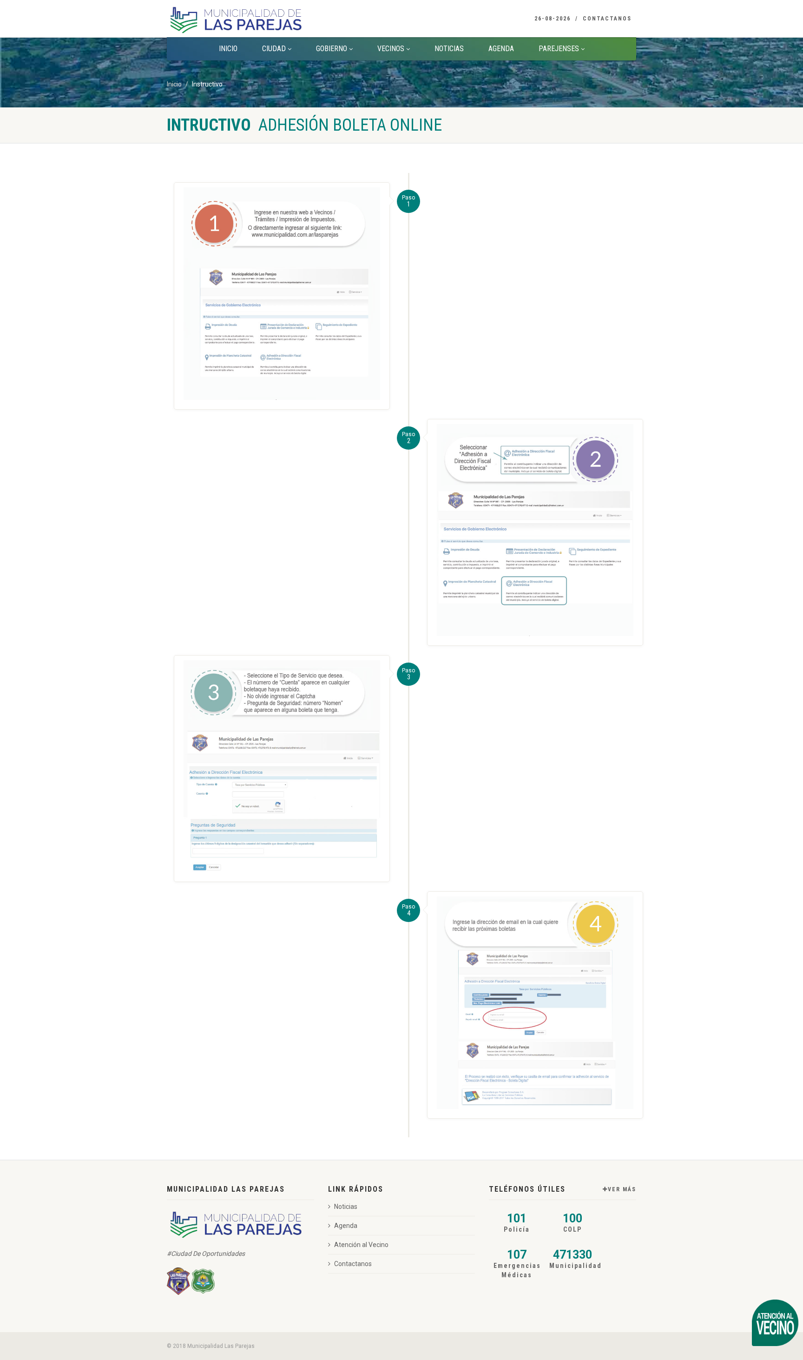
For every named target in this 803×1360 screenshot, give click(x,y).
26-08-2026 (552, 18)
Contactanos (607, 18)
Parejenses (559, 48)
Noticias (449, 48)
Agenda (501, 48)
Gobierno (331, 48)
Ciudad (274, 48)
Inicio (228, 48)
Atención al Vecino (361, 1244)
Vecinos (390, 48)
